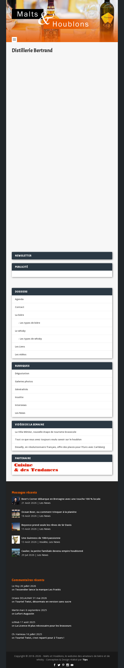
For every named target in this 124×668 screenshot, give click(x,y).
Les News (20, 412)
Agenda (19, 299)
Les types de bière (30, 322)
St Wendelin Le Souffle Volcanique (38, 216)
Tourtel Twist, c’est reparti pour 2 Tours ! (39, 637)
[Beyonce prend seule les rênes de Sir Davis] (16, 527)
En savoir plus (97, 142)
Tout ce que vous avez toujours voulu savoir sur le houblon (48, 439)
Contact (19, 307)
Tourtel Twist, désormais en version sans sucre (43, 601)
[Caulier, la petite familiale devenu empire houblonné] (16, 553)
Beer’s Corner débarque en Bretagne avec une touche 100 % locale (60, 498)
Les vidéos (20, 354)
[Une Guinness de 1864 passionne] (16, 540)
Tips (85, 659)
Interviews (20, 405)
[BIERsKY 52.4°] (62, 85)
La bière (19, 314)
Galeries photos (24, 381)
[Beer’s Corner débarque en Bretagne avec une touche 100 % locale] (16, 501)
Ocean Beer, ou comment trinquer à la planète (49, 511)
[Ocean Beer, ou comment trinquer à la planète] (16, 514)
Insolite (19, 397)
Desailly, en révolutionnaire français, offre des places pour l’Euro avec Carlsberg (60, 447)
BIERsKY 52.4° (25, 120)
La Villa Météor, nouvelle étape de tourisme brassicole (45, 431)
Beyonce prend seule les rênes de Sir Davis (46, 524)
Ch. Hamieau (24, 125)
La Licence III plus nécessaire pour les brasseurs (43, 625)
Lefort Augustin (24, 613)
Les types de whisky (31, 338)
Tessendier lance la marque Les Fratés (38, 589)
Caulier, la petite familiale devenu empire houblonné (52, 550)
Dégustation (51, 125)
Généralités (21, 389)
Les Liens (20, 346)
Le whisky (20, 330)
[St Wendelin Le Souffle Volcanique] (62, 181)
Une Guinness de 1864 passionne (40, 537)
